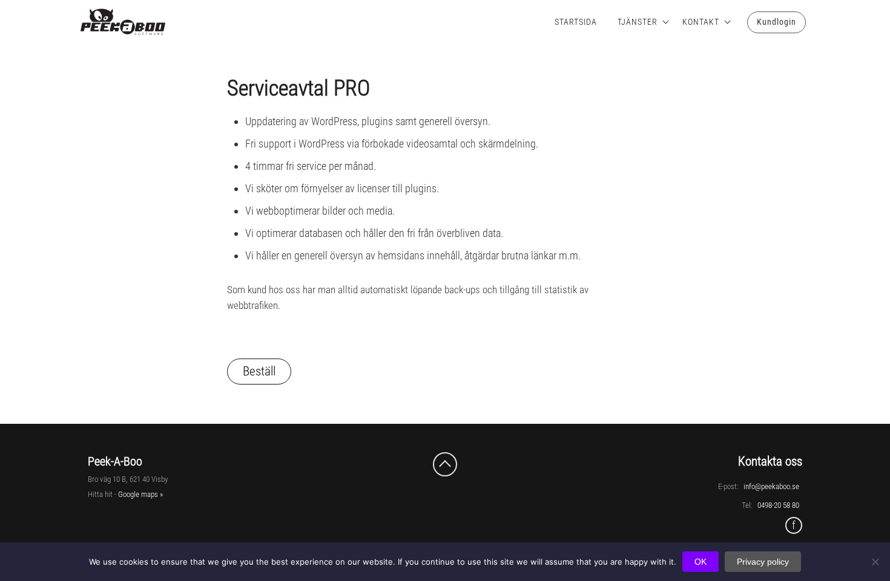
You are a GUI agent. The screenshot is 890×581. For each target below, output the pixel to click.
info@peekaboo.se (771, 486)
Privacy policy (763, 561)
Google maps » (140, 494)
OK (700, 561)
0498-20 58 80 (778, 505)
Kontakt (700, 22)
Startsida (576, 22)
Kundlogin (776, 22)
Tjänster (638, 22)
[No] (875, 562)
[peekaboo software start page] (112, 22)
